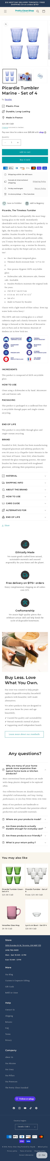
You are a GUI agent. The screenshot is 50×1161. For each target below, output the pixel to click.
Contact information (26, 1155)
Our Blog (9, 974)
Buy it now (25, 159)
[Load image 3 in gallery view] (40, 76)
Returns (8, 1022)
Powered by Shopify (28, 1147)
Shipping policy (39, 1151)
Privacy (8, 1040)
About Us (9, 1057)
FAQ (7, 1028)
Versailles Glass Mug (10, 925)
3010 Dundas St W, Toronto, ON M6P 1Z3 (23, 945)
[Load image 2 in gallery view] (25, 76)
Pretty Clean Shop (14, 1147)
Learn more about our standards (24, 734)
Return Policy (40, 188)
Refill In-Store (11, 992)
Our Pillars (10, 1075)
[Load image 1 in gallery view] (10, 76)
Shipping (5, 127)
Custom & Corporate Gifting (17, 980)
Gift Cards (9, 986)
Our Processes (11, 1081)
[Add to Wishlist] (12, 203)
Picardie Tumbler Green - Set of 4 (13, 890)
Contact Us (10, 1009)
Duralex (8, 99)
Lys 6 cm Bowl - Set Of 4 (36, 925)
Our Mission (10, 1063)
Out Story (9, 1069)
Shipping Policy (39, 181)
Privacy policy (12, 1151)
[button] (5, 11)
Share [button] (7, 525)
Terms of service (26, 1151)
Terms (8, 1034)
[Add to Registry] (34, 203)
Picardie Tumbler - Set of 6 (36, 890)
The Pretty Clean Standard (16, 1087)
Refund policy (43, 1147)
